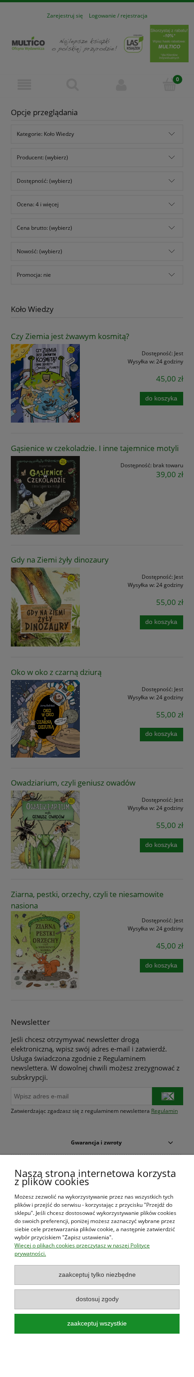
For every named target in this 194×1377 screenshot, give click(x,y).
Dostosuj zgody (97, 1299)
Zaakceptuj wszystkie (97, 1323)
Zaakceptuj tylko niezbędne (97, 1274)
